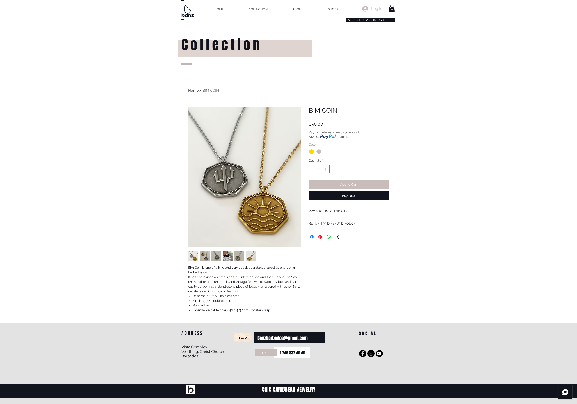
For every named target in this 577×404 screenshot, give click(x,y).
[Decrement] (312, 169)
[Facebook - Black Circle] (362, 353)
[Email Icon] (379, 353)
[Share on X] (337, 237)
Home (193, 90)
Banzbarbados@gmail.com (282, 338)
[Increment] (326, 169)
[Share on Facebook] (311, 237)
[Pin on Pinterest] (320, 237)
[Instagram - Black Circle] (371, 353)
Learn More (345, 136)
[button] (258, 9)
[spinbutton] (319, 169)
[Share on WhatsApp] (329, 237)
